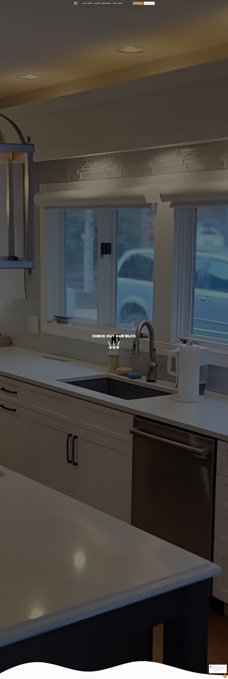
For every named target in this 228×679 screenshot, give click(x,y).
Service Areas (106, 3)
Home (84, 3)
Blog (114, 3)
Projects (98, 3)
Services (89, 3)
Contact (119, 3)
